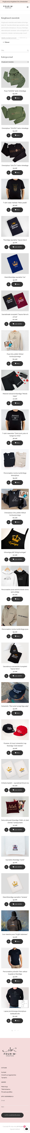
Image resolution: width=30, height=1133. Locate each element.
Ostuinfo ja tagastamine (8, 1075)
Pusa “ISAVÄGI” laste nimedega (15, 91)
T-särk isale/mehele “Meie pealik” (15, 203)
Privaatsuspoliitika (6, 1092)
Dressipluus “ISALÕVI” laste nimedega (15, 165)
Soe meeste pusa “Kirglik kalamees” (15, 934)
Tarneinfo (4, 1077)
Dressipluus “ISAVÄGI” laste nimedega (15, 128)
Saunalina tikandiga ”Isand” (15, 860)
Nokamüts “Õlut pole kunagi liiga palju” (15, 706)
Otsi (28, 50)
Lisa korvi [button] (18, 247)
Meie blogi (4, 1086)
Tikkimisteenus (5, 1089)
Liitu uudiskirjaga (12, 1115)
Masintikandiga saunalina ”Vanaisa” (15, 897)
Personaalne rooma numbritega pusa (15, 629)
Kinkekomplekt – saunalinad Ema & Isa (15, 783)
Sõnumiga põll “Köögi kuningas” (15, 552)
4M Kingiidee (20, 1126)
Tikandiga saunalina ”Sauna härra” (15, 240)
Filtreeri (7, 42)
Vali (18, 98)
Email (3, 1100)
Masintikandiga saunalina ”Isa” (15, 277)
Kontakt (3, 1072)
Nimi (2, 1107)
